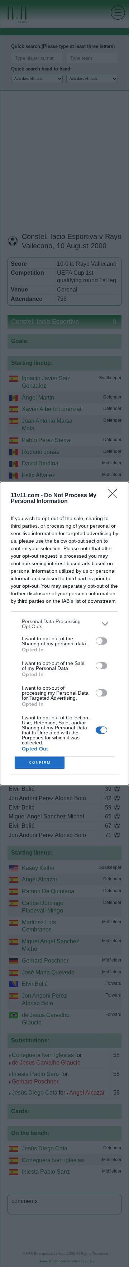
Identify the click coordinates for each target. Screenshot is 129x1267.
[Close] (115, 496)
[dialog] (64, 633)
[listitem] (64, 624)
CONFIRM (40, 762)
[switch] (101, 641)
